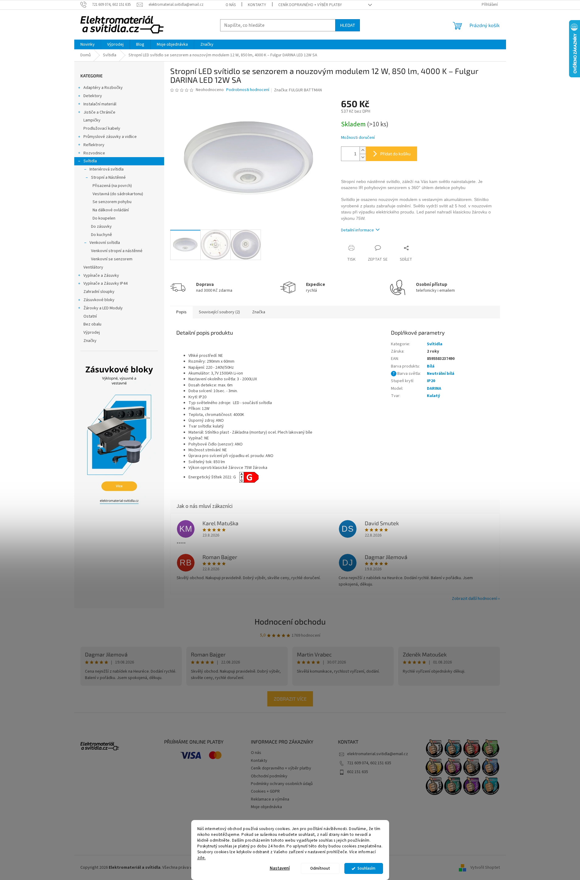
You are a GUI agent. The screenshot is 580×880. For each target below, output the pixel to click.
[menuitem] (87, 44)
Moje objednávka (266, 807)
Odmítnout (320, 868)
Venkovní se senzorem (111, 259)
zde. (201, 857)
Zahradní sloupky (98, 292)
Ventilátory (93, 267)
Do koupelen (104, 218)
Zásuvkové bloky (98, 300)
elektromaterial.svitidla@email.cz (377, 754)
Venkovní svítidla (105, 243)
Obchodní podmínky (269, 776)
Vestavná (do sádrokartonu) (118, 194)
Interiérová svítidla (107, 169)
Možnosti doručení (358, 138)
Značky (90, 341)
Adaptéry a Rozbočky (103, 88)
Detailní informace (357, 230)
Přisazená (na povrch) (112, 186)
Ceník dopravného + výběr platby (310, 5)
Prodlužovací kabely (101, 128)
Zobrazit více (290, 699)
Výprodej (91, 332)
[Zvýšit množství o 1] (363, 150)
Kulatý (433, 396)
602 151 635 (357, 772)
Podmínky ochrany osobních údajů (282, 784)
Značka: (298, 90)
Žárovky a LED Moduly (103, 308)
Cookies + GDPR (265, 791)
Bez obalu (92, 324)
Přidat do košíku (395, 153)
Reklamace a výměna (270, 799)
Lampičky (91, 120)
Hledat (347, 25)
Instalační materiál (99, 104)
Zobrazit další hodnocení (474, 599)
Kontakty (257, 5)
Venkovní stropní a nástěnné (116, 251)
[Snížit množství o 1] (363, 157)
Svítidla (90, 161)
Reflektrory (93, 145)
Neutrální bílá (440, 374)
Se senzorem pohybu (112, 202)
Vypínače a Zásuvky (101, 276)
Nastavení (280, 868)
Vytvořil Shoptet (485, 867)
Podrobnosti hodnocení (247, 90)
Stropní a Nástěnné (108, 177)
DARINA (434, 388)
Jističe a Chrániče (99, 112)
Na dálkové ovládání (111, 210)
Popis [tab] (181, 312)
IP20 (431, 381)
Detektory (92, 96)
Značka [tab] (258, 312)
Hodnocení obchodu (290, 621)
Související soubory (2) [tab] (219, 312)
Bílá (430, 366)
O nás (231, 5)
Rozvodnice (94, 153)
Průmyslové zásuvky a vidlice (110, 137)
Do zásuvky (101, 227)
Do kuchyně (101, 235)
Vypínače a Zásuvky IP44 (105, 283)
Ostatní (90, 316)
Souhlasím (366, 868)
